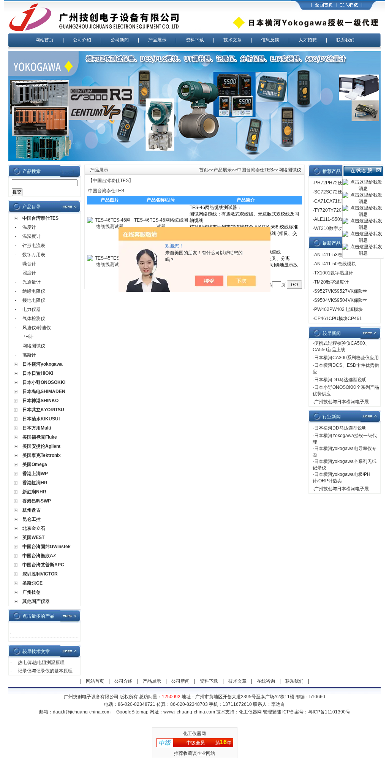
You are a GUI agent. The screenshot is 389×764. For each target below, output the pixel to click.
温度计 (29, 227)
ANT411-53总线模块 (335, 254)
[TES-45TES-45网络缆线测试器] (110, 264)
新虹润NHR (34, 492)
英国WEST (33, 537)
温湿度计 (31, 236)
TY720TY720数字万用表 (339, 210)
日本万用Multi (36, 428)
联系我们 (345, 40)
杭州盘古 (31, 510)
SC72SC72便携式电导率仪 (342, 192)
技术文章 (232, 40)
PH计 (27, 336)
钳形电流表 (33, 245)
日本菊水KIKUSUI (41, 419)
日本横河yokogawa (42, 364)
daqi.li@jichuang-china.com (82, 712)
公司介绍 (82, 40)
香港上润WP (35, 473)
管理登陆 (272, 712)
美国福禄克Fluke (39, 437)
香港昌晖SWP (36, 501)
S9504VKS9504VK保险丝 (340, 300)
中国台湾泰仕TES (40, 218)
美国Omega (34, 464)
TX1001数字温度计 (333, 273)
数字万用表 (33, 254)
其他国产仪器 (36, 601)
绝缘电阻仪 (33, 291)
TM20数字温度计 (331, 282)
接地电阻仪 (33, 300)
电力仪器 (31, 309)
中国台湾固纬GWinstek (46, 546)
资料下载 (195, 40)
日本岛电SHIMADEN (43, 391)
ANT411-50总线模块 (335, 263)
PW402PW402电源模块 (338, 309)
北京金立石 (33, 528)
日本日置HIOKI (37, 373)
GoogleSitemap (132, 712)
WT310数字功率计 (333, 228)
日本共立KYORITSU (43, 409)
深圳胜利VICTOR (40, 574)
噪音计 (29, 263)
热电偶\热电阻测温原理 (41, 662)
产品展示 (157, 40)
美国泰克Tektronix (41, 455)
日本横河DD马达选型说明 (340, 379)
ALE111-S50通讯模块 (336, 219)
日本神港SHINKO (40, 400)
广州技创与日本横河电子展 (341, 401)
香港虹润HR (34, 482)
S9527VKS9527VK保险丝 (340, 291)
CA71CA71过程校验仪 (337, 201)
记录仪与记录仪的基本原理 (45, 671)
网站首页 (44, 40)
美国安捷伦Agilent (41, 446)
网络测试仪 (33, 346)
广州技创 (31, 592)
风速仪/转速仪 (36, 327)
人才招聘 (308, 40)
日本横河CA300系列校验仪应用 (346, 357)
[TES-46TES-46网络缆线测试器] (110, 226)
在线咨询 (266, 681)
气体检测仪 (33, 318)
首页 (203, 170)
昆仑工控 (31, 519)
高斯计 (29, 355)
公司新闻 (120, 40)
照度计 (29, 273)
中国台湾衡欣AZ (39, 555)
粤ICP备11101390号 (329, 712)
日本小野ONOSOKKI (43, 382)
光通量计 (31, 282)
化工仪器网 (250, 712)
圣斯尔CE (32, 583)
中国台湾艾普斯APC (43, 564)
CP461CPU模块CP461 (338, 318)
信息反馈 (270, 40)
